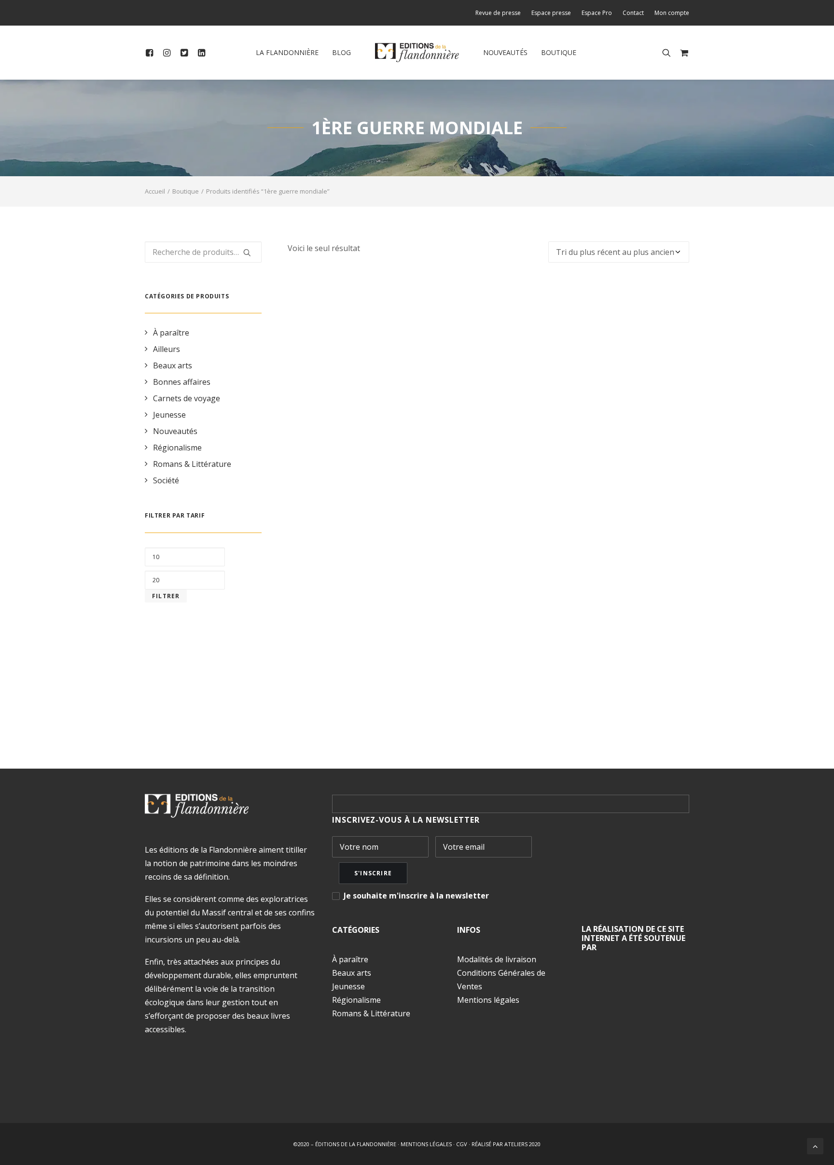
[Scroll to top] (815, 1145)
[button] (151, 53)
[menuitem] (500, 13)
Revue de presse (498, 13)
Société (166, 480)
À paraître (171, 332)
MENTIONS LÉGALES (426, 1144)
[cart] (682, 53)
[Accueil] (197, 806)
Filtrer (166, 596)
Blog (341, 52)
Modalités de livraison (496, 959)
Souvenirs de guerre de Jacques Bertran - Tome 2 (488, 696)
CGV (461, 1144)
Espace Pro (597, 13)
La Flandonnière (287, 52)
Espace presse (551, 13)
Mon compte (671, 13)
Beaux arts (172, 365)
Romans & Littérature (192, 464)
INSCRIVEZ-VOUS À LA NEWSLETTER (406, 819)
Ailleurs (166, 349)
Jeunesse (169, 414)
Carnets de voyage (186, 398)
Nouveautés (505, 52)
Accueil (155, 191)
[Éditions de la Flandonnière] (417, 52)
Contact (633, 13)
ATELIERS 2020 (522, 1144)
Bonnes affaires (181, 382)
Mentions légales (488, 1000)
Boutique (558, 52)
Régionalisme (177, 447)
